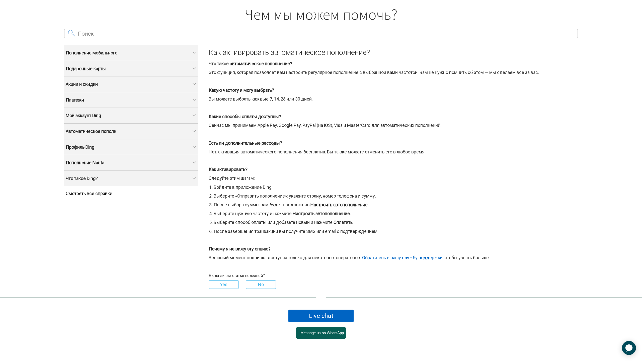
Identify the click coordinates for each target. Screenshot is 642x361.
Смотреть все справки (89, 193)
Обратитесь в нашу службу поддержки (402, 257)
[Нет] (261, 284)
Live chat (321, 315)
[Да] (224, 284)
